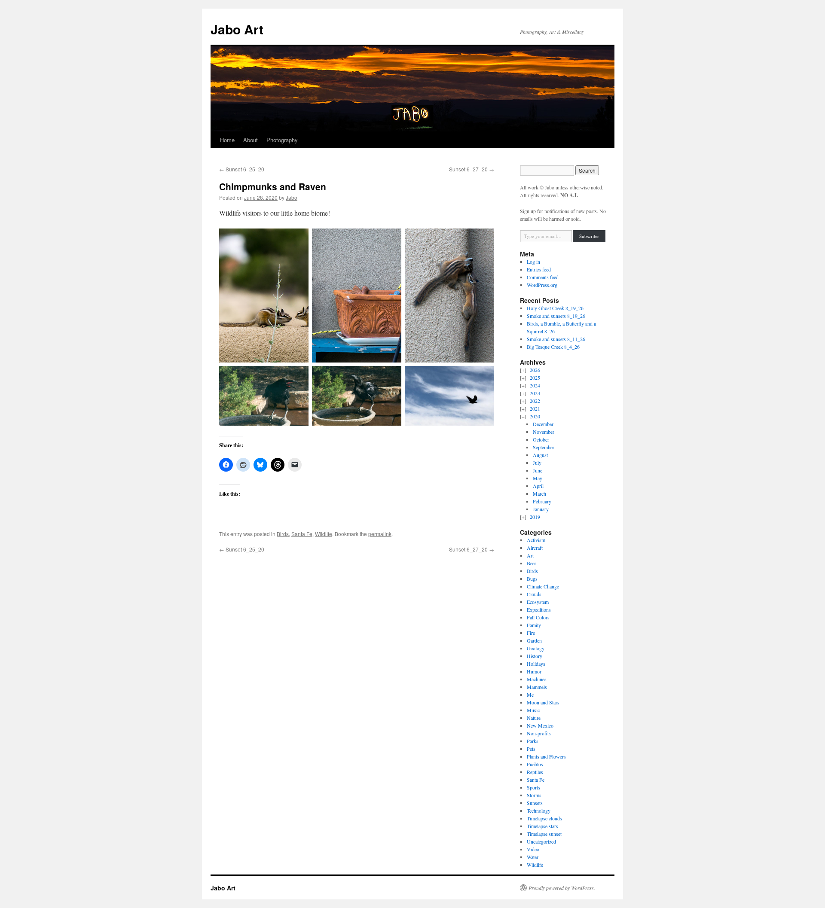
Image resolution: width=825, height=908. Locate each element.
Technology (538, 810)
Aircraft (535, 547)
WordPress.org (542, 284)
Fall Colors (538, 617)
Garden (534, 640)
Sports (533, 787)
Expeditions (539, 609)
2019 (535, 516)
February (542, 501)
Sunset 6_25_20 (241, 169)
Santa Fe (301, 533)
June (537, 470)
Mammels (537, 686)
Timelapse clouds (544, 818)
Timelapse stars (542, 826)
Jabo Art (237, 29)
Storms (534, 795)
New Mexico (540, 725)
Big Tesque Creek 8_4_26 (553, 346)
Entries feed (539, 269)
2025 (535, 377)
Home (227, 140)
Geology (535, 648)
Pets (531, 748)
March (539, 493)
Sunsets (535, 802)
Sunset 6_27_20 (471, 169)
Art (530, 555)
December (543, 423)
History (534, 655)
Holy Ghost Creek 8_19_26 (555, 308)
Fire (531, 632)
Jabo (291, 197)
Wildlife (323, 533)
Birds (283, 533)
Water (532, 856)
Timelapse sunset (544, 833)
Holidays (536, 663)
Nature (534, 717)
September (543, 447)
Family (534, 625)
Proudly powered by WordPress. (562, 887)
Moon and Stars (543, 702)
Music (533, 710)
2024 (535, 385)
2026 (535, 369)
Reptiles (535, 771)
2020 (535, 416)
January (541, 509)
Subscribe (589, 236)
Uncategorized (541, 841)
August (540, 454)
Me (530, 694)
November (543, 431)
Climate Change (543, 586)
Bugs (532, 578)
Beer (531, 563)
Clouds (534, 594)
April (538, 485)
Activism (536, 539)
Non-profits (539, 733)
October (541, 439)
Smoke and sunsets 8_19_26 (556, 315)
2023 (535, 393)
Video (533, 849)
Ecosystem (538, 601)
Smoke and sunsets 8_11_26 (556, 338)
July (537, 462)
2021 (535, 408)
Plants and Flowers (546, 756)
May (537, 478)
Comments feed (543, 277)
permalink (379, 533)
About (250, 140)
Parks (532, 740)
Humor (534, 671)
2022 (535, 400)
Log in (533, 261)
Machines (537, 679)
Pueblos (535, 764)
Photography (282, 140)
